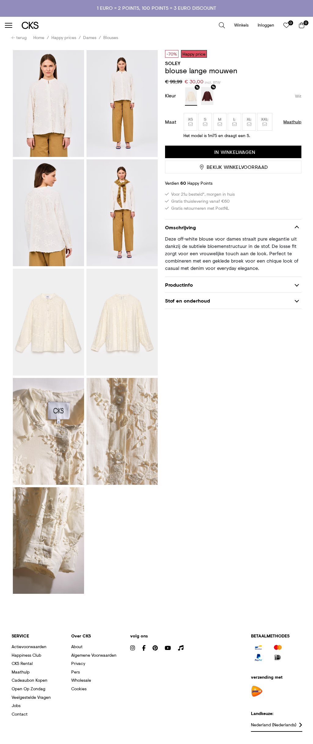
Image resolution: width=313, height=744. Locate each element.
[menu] (8, 25)
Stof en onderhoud (187, 300)
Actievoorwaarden (29, 646)
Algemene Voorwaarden (93, 655)
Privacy (78, 663)
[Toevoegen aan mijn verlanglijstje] (292, 53)
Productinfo (179, 284)
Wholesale (81, 680)
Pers (75, 672)
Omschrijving (180, 227)
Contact (20, 714)
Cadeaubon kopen (29, 680)
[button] (222, 25)
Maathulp (21, 672)
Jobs (16, 705)
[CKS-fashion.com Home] (118, 25)
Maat (170, 122)
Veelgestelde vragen (31, 697)
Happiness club (26, 655)
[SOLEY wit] (191, 96)
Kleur (171, 95)
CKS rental (22, 663)
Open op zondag (28, 688)
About (77, 646)
